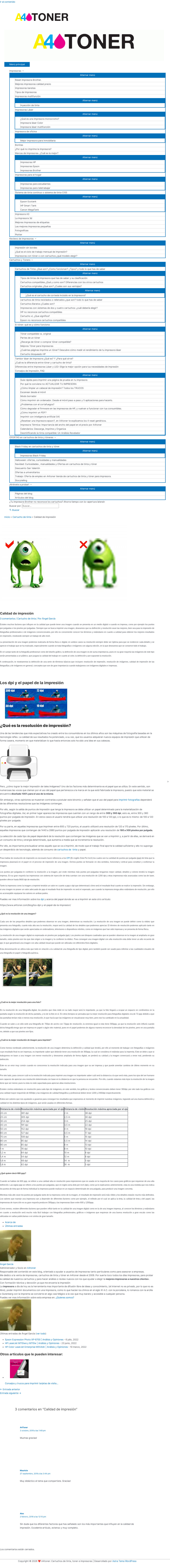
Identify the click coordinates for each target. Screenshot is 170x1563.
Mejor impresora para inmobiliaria (38, 140)
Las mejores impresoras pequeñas (33, 226)
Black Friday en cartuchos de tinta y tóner (37, 446)
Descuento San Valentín (27, 468)
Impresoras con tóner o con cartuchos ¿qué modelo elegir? (46, 256)
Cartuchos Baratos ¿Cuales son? (37, 304)
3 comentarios (7, 618)
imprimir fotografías (129, 799)
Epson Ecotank (28, 201)
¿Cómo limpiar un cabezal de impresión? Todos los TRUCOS (52, 388)
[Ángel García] (15, 1260)
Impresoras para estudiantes (35, 184)
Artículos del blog (24, 497)
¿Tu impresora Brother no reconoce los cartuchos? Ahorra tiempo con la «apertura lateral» (57, 501)
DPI (68, 858)
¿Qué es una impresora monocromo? (39, 119)
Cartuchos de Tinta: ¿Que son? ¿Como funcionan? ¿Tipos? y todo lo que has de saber (60, 269)
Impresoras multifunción (28, 96)
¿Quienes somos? (65, 1297)
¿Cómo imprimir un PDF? (33, 412)
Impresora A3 (22, 214)
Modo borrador (28, 396)
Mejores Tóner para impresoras (36, 346)
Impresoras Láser (24, 109)
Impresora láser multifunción (35, 127)
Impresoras (15, 71)
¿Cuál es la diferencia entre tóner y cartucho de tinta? (43, 362)
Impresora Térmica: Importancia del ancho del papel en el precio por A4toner (61, 424)
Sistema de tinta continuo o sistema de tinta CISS (41, 192)
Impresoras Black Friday (33, 455)
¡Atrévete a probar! (19, 484)
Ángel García (6, 1264)
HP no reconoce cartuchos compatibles (41, 312)
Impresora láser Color (31, 123)
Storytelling (21, 480)
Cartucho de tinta (26, 618)
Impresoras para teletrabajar (35, 188)
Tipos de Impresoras (26, 92)
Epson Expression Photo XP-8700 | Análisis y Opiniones (34, 1339)
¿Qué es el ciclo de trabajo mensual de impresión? (41, 251)
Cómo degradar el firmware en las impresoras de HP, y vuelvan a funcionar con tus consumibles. (71, 408)
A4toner (31, 1268)
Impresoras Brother (30, 170)
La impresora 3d (23, 218)
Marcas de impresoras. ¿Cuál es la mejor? (36, 153)
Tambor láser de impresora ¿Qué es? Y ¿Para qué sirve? (44, 358)
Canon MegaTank (29, 209)
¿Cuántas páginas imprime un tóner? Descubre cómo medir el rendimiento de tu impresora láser (70, 350)
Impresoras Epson (29, 166)
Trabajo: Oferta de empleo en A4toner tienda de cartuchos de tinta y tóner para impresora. (63, 476)
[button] (14, 510)
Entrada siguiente (10, 1393)
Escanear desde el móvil (33, 392)
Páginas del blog (23, 493)
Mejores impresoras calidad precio (33, 84)
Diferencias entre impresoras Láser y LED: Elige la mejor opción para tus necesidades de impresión (67, 366)
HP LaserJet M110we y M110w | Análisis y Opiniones (32, 1343)
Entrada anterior (10, 1389)
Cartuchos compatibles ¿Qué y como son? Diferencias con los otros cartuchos (61, 282)
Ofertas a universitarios (27, 472)
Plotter (18, 234)
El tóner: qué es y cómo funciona (32, 324)
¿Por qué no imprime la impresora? (33, 149)
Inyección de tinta (29, 105)
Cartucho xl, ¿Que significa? (35, 316)
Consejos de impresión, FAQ (29, 371)
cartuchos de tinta (67, 849)
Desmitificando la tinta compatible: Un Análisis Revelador (50, 433)
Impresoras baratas (25, 88)
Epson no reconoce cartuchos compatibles (43, 320)
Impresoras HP (28, 162)
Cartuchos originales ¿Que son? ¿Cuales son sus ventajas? (51, 286)
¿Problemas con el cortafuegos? (37, 404)
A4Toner (24, 1427)
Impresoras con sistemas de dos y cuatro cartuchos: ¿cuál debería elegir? (59, 308)
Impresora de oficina (26, 131)
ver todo (40, 1333)
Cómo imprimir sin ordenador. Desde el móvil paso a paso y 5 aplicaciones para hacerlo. (66, 400)
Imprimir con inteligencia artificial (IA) (40, 416)
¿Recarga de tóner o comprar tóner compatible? (45, 342)
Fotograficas (21, 230)
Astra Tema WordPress (124, 1561)
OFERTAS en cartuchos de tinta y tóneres (31, 437)
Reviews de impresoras (21, 238)
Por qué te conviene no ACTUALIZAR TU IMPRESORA (48, 384)
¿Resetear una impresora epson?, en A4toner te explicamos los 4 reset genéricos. (63, 420)
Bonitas (19, 145)
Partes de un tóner (30, 337)
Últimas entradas (14, 1226)
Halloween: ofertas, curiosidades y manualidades (40, 460)
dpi (42, 899)
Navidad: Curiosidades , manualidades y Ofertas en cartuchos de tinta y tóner (56, 464)
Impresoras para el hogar (28, 174)
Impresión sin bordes (26, 247)
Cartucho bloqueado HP (33, 354)
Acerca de (10, 1222)
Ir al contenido (7, 1)
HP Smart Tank (28, 205)
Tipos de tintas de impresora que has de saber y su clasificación (53, 278)
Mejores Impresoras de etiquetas (32, 222)
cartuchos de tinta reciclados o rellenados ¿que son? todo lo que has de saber (61, 300)
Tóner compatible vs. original (35, 333)
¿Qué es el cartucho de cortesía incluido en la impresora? (56, 295)
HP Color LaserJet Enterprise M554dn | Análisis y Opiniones (36, 1347)
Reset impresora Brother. (28, 80)
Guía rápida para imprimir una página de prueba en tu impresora (53, 380)
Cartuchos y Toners (19, 260)
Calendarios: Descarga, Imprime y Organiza (43, 429)
